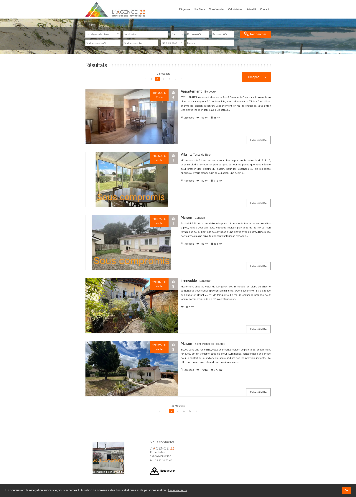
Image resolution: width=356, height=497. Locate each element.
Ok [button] (346, 490)
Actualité (251, 9)
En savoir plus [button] (177, 490)
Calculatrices (235, 9)
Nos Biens (199, 9)
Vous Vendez (216, 9)
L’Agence (184, 9)
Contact (264, 9)
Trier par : (254, 77)
